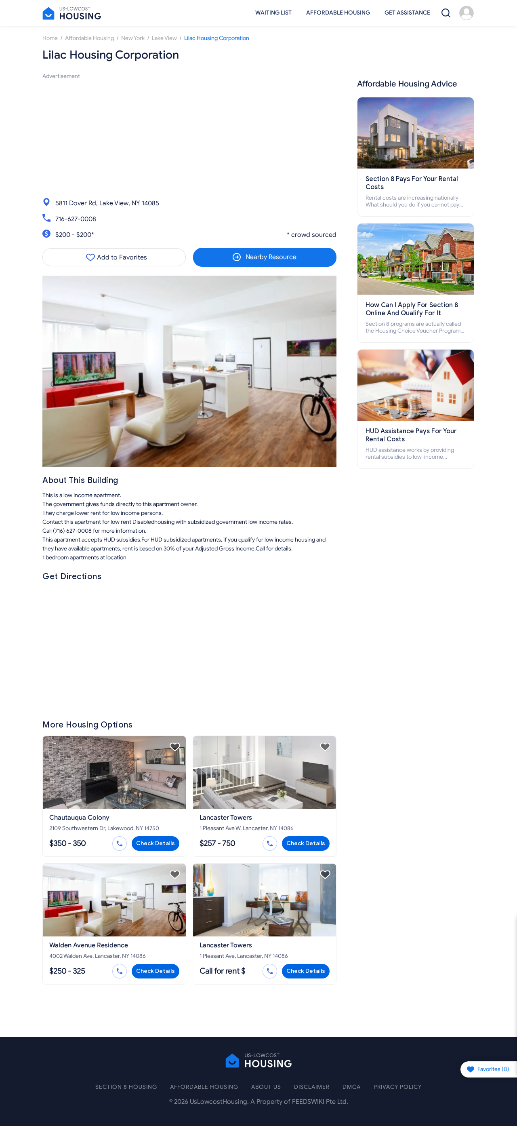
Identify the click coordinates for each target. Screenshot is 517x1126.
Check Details (155, 843)
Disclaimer (312, 1087)
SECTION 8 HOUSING (126, 1087)
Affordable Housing (338, 12)
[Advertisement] (189, 137)
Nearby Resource (271, 257)
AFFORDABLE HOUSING (204, 1087)
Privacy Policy (398, 1087)
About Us (266, 1087)
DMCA (352, 1087)
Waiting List (273, 12)
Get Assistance (407, 12)
